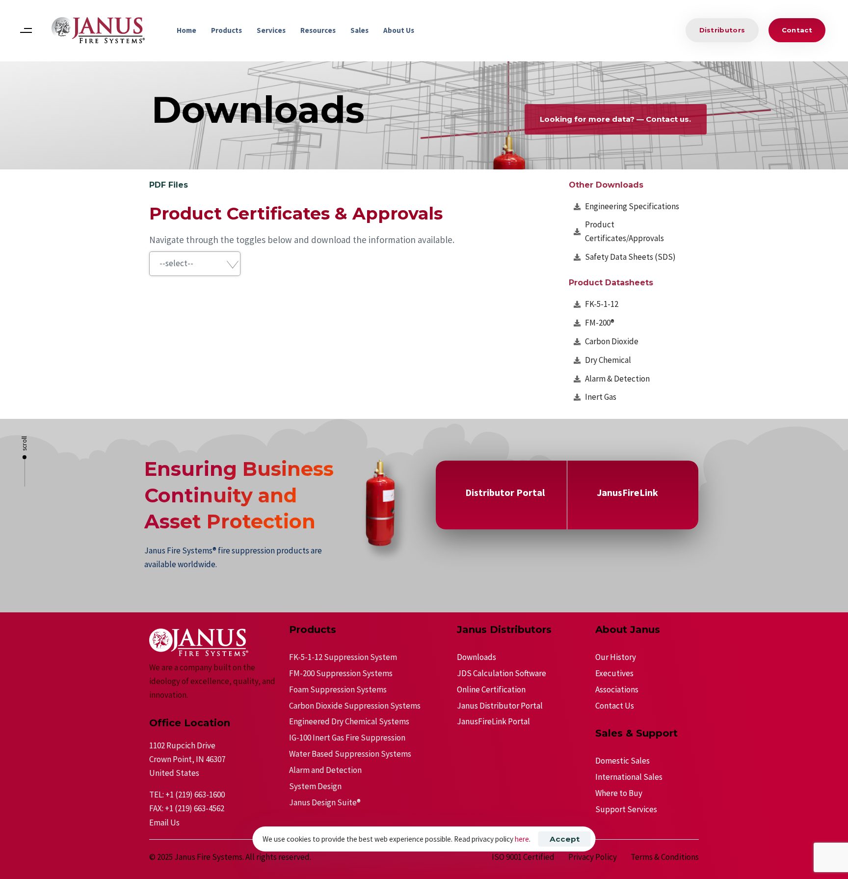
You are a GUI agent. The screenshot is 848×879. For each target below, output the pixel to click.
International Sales (628, 776)
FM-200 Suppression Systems (341, 673)
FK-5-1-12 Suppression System (343, 657)
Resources (318, 30)
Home (186, 30)
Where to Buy (618, 793)
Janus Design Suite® (325, 802)
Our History (615, 657)
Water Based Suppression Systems (350, 753)
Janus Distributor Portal (500, 705)
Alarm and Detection (325, 770)
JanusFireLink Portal (493, 721)
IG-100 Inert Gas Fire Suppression (347, 737)
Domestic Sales (622, 760)
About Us (398, 30)
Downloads (476, 657)
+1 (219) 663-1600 (195, 794)
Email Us (164, 822)
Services (271, 30)
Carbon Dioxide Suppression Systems (355, 705)
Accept (565, 839)
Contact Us (614, 705)
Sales (359, 30)
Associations (616, 689)
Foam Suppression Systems (338, 689)
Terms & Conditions (665, 857)
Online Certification (491, 689)
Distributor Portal (505, 492)
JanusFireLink (627, 492)
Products (226, 30)
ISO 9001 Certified (523, 857)
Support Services (626, 809)
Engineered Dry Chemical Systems (349, 721)
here (522, 839)
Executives (614, 673)
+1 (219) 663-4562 (194, 808)
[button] (25, 30)
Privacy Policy (592, 857)
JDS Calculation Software (501, 673)
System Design (315, 786)
